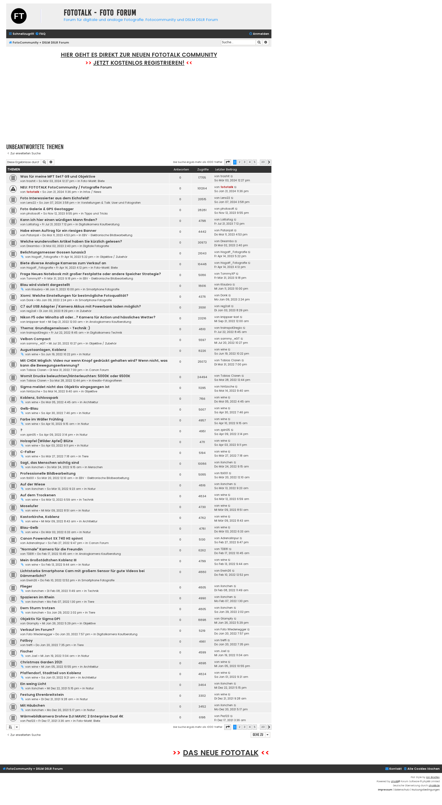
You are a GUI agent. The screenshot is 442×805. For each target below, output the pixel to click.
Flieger (26, 586)
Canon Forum (99, 370)
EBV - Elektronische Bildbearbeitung (107, 235)
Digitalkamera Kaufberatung (99, 224)
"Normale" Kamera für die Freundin (51, 549)
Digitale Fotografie (96, 246)
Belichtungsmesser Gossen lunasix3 (53, 252)
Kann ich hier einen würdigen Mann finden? (58, 219)
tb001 (30, 478)
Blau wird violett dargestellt (45, 284)
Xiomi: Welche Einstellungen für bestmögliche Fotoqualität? (74, 295)
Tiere (85, 456)
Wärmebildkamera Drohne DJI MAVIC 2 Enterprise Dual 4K (71, 716)
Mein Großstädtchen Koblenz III (48, 560)
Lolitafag (32, 224)
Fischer (26, 651)
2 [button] (239, 162)
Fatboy (26, 640)
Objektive (91, 391)
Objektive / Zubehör (113, 257)
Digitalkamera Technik (106, 333)
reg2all (31, 311)
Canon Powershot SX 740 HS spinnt (51, 538)
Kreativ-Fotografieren (107, 380)
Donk (29, 300)
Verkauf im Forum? (37, 629)
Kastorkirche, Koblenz (39, 516)
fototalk (32, 192)
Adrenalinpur (35, 543)
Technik (88, 500)
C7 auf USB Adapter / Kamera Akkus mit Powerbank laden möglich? (80, 306)
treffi (29, 645)
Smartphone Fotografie (102, 289)
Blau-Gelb (29, 527)
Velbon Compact (35, 339)
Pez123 (30, 721)
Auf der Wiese (32, 484)
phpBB (394, 781)
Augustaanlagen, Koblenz (43, 349)
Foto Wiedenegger (39, 634)
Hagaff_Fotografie (45, 257)
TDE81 (30, 554)
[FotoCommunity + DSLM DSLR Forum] (33, 16)
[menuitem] (40, 34)
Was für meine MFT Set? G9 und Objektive (57, 176)
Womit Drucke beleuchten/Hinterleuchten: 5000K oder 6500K (75, 376)
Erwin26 (31, 580)
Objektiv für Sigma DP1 (40, 619)
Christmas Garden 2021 (41, 662)
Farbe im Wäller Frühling (41, 419)
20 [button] (263, 162)
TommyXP (33, 278)
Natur (86, 354)
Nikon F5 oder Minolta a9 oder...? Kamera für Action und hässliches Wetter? (87, 317)
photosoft (33, 213)
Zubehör (85, 311)
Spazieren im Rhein (37, 597)
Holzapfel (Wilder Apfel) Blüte (46, 441)
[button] (227, 162)
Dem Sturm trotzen (37, 608)
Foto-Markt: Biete (93, 181)
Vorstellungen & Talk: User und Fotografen (111, 203)
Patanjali (32, 235)
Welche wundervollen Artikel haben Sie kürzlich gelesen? (71, 241)
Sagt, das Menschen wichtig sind (49, 462)
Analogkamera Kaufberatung (110, 322)
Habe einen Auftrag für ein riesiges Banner (58, 230)
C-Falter (27, 452)
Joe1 (34, 656)
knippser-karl (35, 322)
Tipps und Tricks (96, 213)
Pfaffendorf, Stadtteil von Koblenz (50, 673)
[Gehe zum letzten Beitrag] (231, 176)
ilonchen (38, 467)
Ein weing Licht (33, 684)
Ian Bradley (433, 777)
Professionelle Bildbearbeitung (48, 473)
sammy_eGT (36, 343)
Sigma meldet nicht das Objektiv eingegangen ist (65, 387)
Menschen (95, 467)
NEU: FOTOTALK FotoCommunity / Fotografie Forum (66, 187)
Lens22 (31, 203)
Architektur (90, 402)
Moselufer (29, 506)
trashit (30, 181)
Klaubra (37, 289)
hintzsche (33, 391)
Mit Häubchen (32, 705)
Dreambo (33, 246)
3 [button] (244, 162)
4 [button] (249, 162)
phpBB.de (434, 785)
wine (35, 354)
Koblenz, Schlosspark (39, 397)
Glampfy (32, 623)
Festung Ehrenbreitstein (42, 694)
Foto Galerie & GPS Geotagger (47, 209)
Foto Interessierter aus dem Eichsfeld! (54, 198)
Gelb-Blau (29, 408)
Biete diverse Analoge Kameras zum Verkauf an (63, 263)
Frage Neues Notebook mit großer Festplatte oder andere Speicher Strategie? (90, 274)
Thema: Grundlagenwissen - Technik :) (55, 328)
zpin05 (31, 435)
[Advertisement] (138, 107)
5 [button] (255, 162)
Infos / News (92, 192)
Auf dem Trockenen (38, 495)
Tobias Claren (36, 370)
